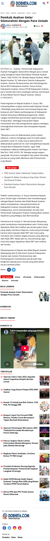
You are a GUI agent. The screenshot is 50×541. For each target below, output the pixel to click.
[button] (48, 1)
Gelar (7, 13)
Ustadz (34, 13)
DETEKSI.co (6, 68)
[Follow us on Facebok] (4, 528)
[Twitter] (14, 270)
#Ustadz (14, 280)
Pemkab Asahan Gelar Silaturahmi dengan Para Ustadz (17, 293)
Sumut (28, 13)
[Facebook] (9, 270)
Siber (13, 537)
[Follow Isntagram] (15, 528)
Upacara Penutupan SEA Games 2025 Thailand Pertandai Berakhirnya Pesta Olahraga (20, 430)
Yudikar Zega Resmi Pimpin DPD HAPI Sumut (20, 390)
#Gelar (17, 277)
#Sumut (5, 280)
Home (2, 13)
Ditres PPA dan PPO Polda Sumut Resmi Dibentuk (18, 493)
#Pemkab (27, 277)
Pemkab (13, 13)
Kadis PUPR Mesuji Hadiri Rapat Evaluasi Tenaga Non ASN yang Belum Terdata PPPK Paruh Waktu (20, 481)
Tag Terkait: (7, 277)
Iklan (20, 537)
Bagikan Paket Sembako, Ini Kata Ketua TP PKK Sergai (19, 454)
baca (37, 26)
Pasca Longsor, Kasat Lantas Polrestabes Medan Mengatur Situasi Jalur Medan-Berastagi (20, 443)
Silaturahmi (21, 13)
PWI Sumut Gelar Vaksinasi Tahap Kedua (23, 173)
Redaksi (6, 537)
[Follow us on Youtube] (20, 528)
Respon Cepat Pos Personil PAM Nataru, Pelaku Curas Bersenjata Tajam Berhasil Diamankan (18, 417)
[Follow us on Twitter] (9, 528)
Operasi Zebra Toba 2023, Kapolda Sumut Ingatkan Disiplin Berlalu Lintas (19, 379)
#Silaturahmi (39, 277)
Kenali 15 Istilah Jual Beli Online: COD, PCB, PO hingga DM (20, 403)
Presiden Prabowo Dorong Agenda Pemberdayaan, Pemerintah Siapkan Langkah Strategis (20, 468)
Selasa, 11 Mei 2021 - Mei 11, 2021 (16, 27)
